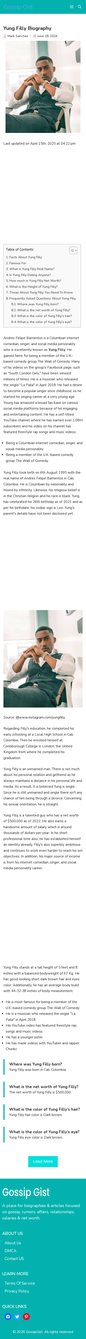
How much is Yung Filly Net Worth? (35, 281)
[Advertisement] (43, 195)
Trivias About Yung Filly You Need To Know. (41, 292)
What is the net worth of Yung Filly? (43, 310)
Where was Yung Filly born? (38, 304)
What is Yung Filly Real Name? (32, 269)
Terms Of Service (20, 1283)
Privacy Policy (17, 1291)
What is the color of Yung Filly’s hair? (44, 316)
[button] (80, 7)
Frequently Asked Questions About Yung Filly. (42, 298)
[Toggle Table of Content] (71, 250)
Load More (43, 1161)
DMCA (10, 1251)
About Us (13, 1243)
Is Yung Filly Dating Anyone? (30, 275)
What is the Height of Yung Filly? (33, 287)
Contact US (14, 1258)
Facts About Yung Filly (25, 257)
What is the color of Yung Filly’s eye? (44, 322)
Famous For (17, 263)
